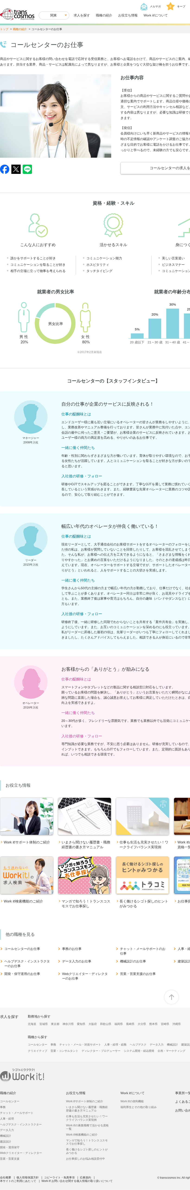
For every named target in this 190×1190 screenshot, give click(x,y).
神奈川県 (68, 1024)
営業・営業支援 (9, 1158)
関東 (53, 15)
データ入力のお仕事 (76, 961)
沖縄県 (176, 1024)
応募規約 (85, 1177)
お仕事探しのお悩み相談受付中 (85, 1158)
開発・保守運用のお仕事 (22, 974)
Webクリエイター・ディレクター (21, 1153)
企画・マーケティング (171, 1050)
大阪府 (93, 1024)
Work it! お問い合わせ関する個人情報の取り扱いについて (77, 1181)
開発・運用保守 (9, 1147)
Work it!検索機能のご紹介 (82, 1134)
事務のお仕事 (72, 949)
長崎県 (130, 1024)
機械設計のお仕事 (133, 961)
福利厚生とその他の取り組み (138, 1107)
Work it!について (156, 15)
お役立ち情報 (128, 15)
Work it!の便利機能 (132, 1101)
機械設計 (172, 1044)
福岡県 (118, 1024)
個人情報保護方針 (27, 1177)
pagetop (171, 997)
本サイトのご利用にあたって (18, 1181)
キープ (177, 6)
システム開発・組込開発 (139, 1050)
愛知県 (81, 1024)
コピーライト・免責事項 (59, 1177)
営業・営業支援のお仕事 (138, 974)
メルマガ (155, 6)
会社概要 (5, 1177)
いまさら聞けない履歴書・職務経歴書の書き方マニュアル (87, 1108)
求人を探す (82, 15)
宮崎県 (165, 1024)
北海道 (32, 1024)
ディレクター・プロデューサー (101, 1050)
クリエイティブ (37, 1050)
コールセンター (37, 1044)
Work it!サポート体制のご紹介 (84, 1101)
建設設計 (5, 1141)
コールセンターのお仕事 (22, 949)
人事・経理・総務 (115, 1044)
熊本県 (153, 1024)
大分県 (142, 1024)
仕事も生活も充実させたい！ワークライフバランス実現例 (87, 1118)
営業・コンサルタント (64, 1050)
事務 (53, 1044)
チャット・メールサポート (16, 1113)
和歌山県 (105, 1024)
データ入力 (157, 1044)
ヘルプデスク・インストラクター (21, 1124)
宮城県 (43, 1024)
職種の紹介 (104, 15)
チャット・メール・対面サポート (80, 1044)
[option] (26, 825)
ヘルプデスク (138, 1044)
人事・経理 (7, 1118)
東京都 (55, 1024)
